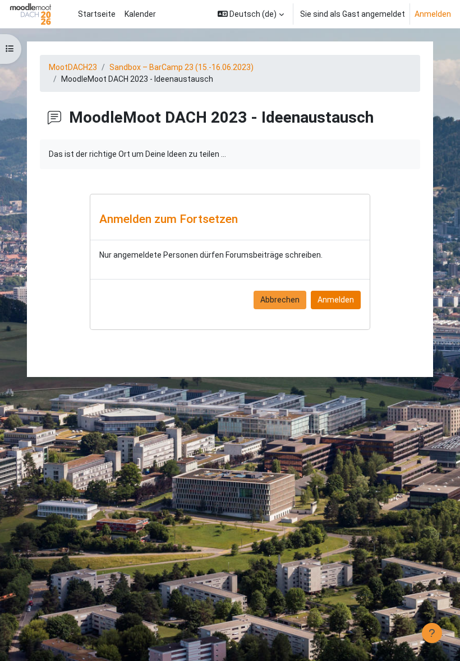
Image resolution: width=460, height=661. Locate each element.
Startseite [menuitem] (97, 14)
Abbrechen (280, 299)
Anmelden (433, 14)
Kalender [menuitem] (140, 14)
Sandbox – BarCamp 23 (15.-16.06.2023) (181, 67)
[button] (251, 14)
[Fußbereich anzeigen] (432, 633)
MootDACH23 (73, 67)
